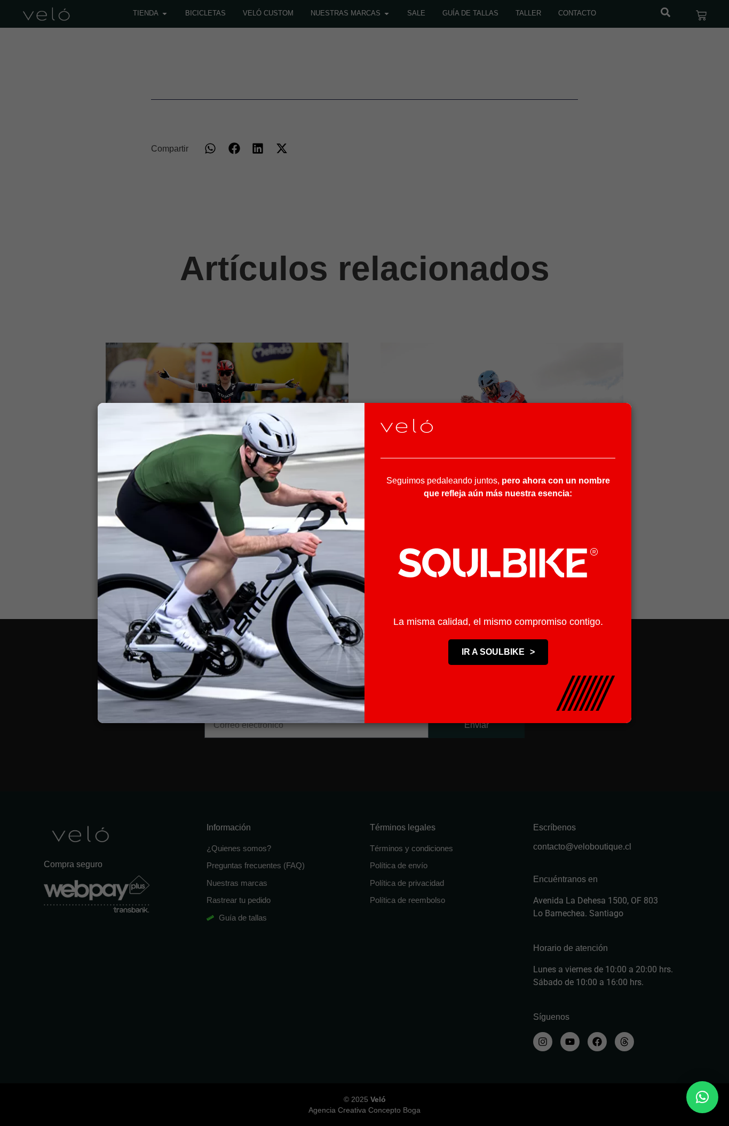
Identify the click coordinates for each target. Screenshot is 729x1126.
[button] (702, 1097)
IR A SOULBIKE (498, 651)
